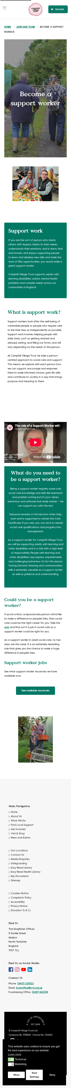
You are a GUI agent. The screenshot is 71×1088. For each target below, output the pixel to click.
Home (7, 26)
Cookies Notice (20, 893)
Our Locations (19, 850)
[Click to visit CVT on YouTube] (24, 969)
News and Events (21, 837)
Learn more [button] (14, 1054)
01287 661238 (40, 992)
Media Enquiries (20, 859)
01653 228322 (25, 983)
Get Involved (18, 829)
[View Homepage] (35, 9)
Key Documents (20, 876)
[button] (11, 1059)
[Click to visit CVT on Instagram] (17, 969)
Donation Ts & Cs (21, 910)
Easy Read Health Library (25, 872)
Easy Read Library (21, 868)
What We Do (18, 820)
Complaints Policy (21, 897)
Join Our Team (25, 26)
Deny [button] (52, 1074)
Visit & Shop (18, 833)
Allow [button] (16, 1074)
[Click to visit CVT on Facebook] (11, 969)
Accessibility (18, 902)
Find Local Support (22, 825)
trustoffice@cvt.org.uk (29, 988)
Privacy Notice (19, 906)
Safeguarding (19, 863)
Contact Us (17, 855)
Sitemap (15, 880)
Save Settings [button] (34, 1074)
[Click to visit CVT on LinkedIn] (30, 969)
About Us (16, 816)
